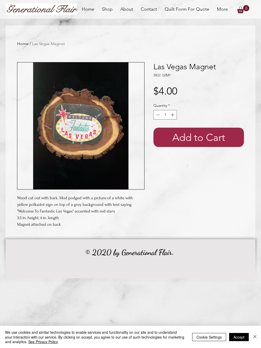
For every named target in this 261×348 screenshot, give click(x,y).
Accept (238, 337)
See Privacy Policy (43, 341)
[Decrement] (157, 114)
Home (23, 43)
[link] (243, 9)
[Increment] (173, 114)
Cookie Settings (209, 337)
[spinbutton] (165, 114)
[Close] (255, 337)
